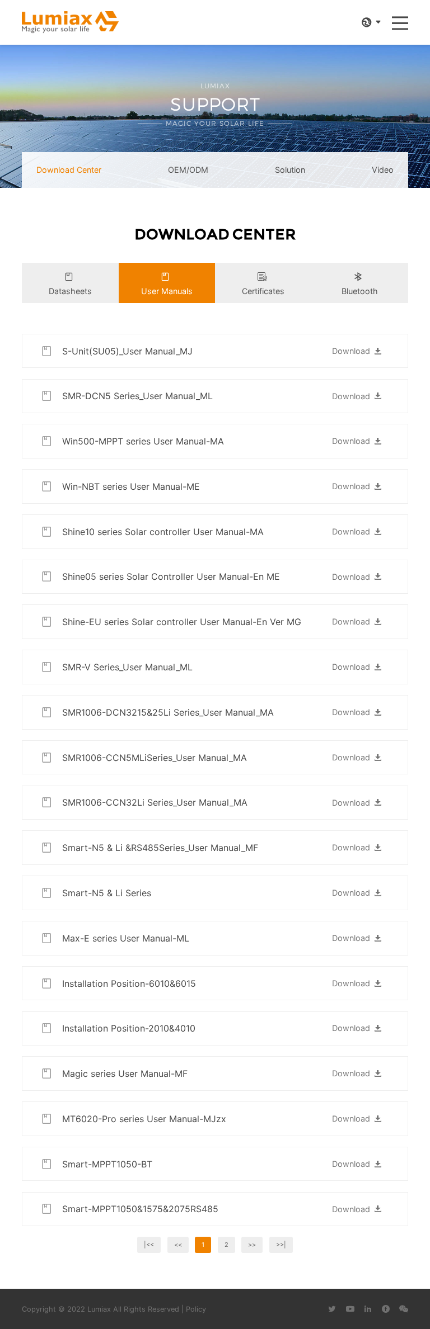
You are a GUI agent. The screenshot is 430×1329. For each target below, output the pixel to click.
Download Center (68, 169)
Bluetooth (360, 291)
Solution (290, 169)
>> (252, 1244)
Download (351, 351)
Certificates (263, 291)
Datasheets (70, 291)
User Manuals (167, 291)
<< (178, 1244)
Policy (196, 1309)
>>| (281, 1244)
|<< (149, 1244)
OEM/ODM (188, 169)
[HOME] (70, 22)
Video (383, 169)
